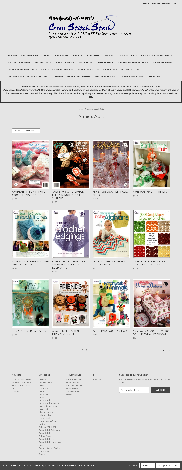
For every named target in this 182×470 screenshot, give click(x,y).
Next (165, 350)
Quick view (30, 162)
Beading (12, 55)
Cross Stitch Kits (86, 69)
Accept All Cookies (168, 465)
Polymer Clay (86, 62)
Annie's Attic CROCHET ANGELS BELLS (110, 193)
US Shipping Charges (78, 76)
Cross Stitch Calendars (21, 69)
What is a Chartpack (106, 76)
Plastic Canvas (63, 62)
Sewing (59, 76)
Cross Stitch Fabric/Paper (55, 69)
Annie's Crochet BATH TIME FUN (151, 192)
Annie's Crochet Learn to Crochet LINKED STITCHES (30, 263)
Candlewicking (29, 55)
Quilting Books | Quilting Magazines (27, 76)
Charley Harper (73, 391)
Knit (139, 69)
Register (166, 3)
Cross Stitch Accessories (155, 55)
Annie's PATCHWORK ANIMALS (110, 331)
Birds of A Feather (74, 385)
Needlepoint (41, 62)
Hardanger (93, 55)
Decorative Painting (19, 62)
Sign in (155, 3)
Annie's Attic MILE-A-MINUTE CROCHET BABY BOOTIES (28, 193)
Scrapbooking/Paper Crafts (132, 62)
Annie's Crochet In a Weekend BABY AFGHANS (109, 263)
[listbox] (30, 131)
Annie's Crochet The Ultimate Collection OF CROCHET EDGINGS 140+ (68, 264)
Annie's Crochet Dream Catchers (30, 331)
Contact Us (154, 76)
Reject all (148, 465)
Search (145, 3)
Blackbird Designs (74, 379)
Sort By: (17, 131)
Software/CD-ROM (162, 62)
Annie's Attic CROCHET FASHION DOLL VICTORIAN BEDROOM (151, 333)
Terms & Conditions (132, 76)
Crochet (108, 55)
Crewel (47, 55)
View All (69, 394)
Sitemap (16, 391)
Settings (132, 465)
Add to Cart (30, 167)
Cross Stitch (127, 55)
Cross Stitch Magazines (116, 69)
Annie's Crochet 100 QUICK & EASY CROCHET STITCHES (149, 263)
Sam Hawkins (72, 388)
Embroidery (61, 55)
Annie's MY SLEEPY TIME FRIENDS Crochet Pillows (66, 333)
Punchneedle (105, 62)
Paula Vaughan (73, 382)
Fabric (76, 55)
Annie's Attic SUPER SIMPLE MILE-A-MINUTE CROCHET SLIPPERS (68, 195)
